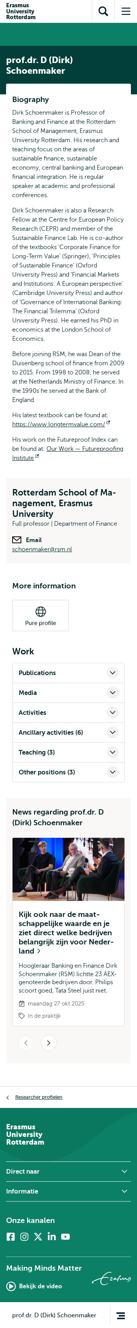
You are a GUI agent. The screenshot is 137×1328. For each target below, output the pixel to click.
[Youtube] (65, 1236)
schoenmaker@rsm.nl (42, 549)
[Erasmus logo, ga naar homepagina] (111, 1278)
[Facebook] (10, 1236)
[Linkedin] (51, 1236)
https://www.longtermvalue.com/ (61, 424)
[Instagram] (24, 1236)
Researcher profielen (38, 1097)
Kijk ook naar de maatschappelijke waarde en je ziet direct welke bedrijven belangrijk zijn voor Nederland (66, 933)
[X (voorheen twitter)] (38, 1236)
